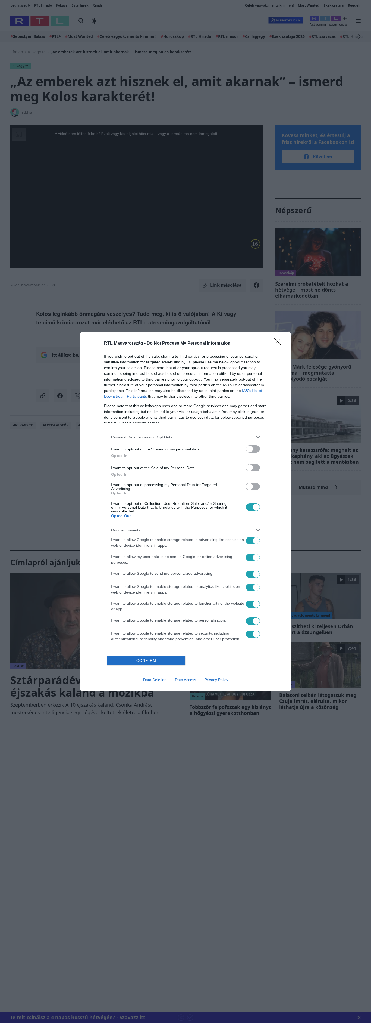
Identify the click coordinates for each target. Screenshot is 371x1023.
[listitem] (185, 437)
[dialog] (185, 511)
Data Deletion (154, 680)
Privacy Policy (216, 680)
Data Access (185, 680)
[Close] (279, 343)
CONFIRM (146, 661)
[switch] (253, 449)
